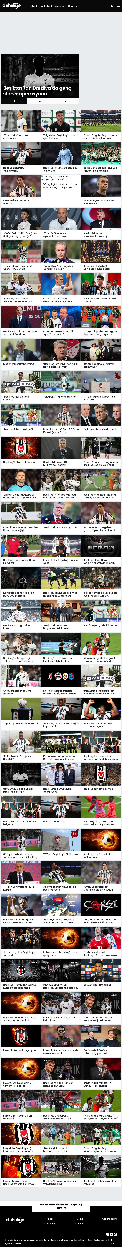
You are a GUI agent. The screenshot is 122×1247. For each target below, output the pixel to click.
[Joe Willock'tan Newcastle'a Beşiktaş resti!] (61, 872)
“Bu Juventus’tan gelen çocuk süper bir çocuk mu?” (99, 529)
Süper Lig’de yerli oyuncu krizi (20, 723)
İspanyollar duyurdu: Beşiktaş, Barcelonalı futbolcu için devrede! (60, 986)
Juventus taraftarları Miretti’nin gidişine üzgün (98, 888)
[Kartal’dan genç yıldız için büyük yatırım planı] (21, 578)
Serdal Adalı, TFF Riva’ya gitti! (60, 527)
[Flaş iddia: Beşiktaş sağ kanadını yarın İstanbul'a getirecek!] (21, 1134)
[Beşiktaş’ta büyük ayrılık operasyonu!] (61, 774)
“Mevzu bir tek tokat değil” (18, 429)
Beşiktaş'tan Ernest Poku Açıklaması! (97, 856)
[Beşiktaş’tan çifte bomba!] (101, 774)
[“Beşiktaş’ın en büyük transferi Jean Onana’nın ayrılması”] (21, 284)
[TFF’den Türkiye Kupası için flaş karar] (101, 382)
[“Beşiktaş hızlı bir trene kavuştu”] (21, 382)
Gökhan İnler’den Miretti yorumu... (17, 202)
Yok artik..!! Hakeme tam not (60, 396)
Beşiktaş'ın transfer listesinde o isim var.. (60, 169)
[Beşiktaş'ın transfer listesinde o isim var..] (61, 153)
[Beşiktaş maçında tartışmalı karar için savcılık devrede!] (101, 480)
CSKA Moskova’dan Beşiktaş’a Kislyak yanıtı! (58, 300)
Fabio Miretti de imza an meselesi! (17, 1117)
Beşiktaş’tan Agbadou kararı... (16, 627)
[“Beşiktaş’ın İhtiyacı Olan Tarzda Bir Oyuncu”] (101, 709)
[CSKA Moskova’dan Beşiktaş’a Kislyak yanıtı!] (61, 284)
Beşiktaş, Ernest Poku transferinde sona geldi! (57, 1117)
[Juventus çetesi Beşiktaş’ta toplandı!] (21, 938)
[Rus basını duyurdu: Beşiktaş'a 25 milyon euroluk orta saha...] (101, 938)
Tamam (113, 1244)
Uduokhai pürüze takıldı (97, 985)
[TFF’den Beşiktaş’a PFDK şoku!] (61, 840)
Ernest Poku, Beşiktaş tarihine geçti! (60, 561)
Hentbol (73, 6)
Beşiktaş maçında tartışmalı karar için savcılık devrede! (100, 496)
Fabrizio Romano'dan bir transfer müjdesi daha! (97, 1019)
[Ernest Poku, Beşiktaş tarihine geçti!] (61, 546)
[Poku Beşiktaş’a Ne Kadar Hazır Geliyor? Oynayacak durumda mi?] (101, 807)
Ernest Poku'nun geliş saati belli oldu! (59, 1019)
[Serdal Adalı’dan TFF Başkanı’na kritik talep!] (61, 611)
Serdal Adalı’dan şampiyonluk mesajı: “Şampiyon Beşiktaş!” (96, 235)
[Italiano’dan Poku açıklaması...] (21, 153)
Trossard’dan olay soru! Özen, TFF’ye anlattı (17, 267)
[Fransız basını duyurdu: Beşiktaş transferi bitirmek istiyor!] (21, 1166)
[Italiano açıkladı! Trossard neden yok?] (101, 186)
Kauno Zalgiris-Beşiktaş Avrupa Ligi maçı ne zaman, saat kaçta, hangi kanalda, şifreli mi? (99, 1150)
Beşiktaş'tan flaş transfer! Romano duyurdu (58, 1084)
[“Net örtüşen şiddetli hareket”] (101, 611)
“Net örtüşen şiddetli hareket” (100, 625)
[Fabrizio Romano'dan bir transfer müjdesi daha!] (101, 1003)
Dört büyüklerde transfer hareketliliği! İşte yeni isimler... (60, 692)
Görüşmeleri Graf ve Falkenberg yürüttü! (95, 1052)
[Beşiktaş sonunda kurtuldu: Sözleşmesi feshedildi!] (21, 1003)
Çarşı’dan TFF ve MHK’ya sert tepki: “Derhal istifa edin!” (100, 921)
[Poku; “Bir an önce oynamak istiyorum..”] (21, 807)
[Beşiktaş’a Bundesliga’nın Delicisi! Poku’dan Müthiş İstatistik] (21, 905)
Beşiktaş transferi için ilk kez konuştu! (99, 1182)
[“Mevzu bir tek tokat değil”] (21, 415)
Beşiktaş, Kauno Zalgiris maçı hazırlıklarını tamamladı (60, 594)
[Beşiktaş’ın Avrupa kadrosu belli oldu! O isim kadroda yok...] (61, 480)
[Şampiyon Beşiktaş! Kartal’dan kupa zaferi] (101, 251)
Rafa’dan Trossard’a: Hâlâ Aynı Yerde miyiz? (58, 333)
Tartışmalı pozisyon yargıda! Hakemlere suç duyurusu (100, 333)
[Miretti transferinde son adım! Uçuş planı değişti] (21, 513)
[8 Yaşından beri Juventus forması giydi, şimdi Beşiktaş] (21, 840)
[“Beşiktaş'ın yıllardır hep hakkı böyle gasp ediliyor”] (61, 350)
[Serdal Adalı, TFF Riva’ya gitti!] (61, 513)
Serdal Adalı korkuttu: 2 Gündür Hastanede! (97, 1084)
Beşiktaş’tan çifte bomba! (98, 788)
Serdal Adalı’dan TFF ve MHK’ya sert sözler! (57, 463)
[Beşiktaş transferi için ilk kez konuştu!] (101, 1166)
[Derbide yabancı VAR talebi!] (101, 415)
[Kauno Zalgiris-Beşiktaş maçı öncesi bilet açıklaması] (101, 121)
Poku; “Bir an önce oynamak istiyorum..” (19, 823)
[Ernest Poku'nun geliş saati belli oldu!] (61, 1003)
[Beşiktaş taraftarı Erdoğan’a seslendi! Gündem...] (21, 317)
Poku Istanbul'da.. (53, 821)
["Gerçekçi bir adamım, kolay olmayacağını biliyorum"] (61, 178)
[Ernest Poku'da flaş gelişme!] (21, 1036)
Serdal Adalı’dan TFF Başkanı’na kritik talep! (56, 627)
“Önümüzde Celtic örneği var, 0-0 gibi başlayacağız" (20, 235)
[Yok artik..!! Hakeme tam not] (61, 382)
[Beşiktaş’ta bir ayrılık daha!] (21, 448)
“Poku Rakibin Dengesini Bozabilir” (17, 757)
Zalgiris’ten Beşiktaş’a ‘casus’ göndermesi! (60, 137)
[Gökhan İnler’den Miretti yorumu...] (21, 186)
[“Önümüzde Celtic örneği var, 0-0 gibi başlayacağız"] (21, 219)
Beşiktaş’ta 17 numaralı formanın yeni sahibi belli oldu (101, 757)
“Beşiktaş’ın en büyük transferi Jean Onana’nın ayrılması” (18, 300)
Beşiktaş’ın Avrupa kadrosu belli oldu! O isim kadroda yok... (59, 496)
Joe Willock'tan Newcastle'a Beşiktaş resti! (60, 888)
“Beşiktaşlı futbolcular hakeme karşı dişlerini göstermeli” (56, 1150)
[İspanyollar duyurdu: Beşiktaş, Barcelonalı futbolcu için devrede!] (61, 970)
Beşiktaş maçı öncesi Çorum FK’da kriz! (20, 561)
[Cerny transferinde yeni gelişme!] (21, 676)
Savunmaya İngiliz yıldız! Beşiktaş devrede (18, 790)
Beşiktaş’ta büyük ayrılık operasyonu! (57, 790)
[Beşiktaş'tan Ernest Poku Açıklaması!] (101, 840)
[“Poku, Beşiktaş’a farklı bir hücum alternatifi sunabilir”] (101, 676)
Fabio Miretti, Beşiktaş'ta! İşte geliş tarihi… (60, 954)
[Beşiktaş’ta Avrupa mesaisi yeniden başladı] (61, 1166)
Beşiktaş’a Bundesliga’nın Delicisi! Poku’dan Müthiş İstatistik (18, 921)
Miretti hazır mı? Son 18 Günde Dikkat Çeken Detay (61, 431)
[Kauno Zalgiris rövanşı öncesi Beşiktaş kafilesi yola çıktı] (101, 448)
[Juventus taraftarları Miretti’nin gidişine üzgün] (101, 872)
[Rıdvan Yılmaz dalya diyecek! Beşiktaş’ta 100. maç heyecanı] (101, 578)
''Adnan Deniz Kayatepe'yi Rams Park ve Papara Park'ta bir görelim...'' (20, 496)
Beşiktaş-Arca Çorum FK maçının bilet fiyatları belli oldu (98, 561)
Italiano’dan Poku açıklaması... (13, 169)
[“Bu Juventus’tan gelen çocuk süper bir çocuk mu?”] (101, 513)
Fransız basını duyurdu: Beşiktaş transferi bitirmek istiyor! (18, 1182)
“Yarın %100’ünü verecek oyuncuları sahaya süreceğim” (57, 235)
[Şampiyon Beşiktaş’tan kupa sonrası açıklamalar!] (101, 153)
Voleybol (60, 6)
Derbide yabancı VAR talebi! (99, 429)
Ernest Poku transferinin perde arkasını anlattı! (60, 1052)
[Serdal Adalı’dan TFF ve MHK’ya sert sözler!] (61, 448)
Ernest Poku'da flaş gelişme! (19, 1050)
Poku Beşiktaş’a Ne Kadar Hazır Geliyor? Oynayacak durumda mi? (98, 823)
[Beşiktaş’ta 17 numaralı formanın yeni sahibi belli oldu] (101, 742)
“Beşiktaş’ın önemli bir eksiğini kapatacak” (61, 725)
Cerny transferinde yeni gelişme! (17, 692)
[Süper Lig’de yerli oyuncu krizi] (21, 709)
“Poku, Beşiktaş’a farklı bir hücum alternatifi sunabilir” (99, 692)
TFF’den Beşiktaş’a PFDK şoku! (61, 854)
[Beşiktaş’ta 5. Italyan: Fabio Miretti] (101, 284)
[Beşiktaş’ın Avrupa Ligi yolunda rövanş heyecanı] (21, 644)
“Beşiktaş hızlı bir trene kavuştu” (16, 398)
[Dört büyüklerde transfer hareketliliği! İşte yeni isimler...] (61, 676)
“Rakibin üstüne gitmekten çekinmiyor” (98, 365)
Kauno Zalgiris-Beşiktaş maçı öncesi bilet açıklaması (100, 137)
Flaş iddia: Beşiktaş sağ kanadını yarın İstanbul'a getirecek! (18, 1150)
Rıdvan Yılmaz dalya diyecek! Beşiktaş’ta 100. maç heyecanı (100, 594)
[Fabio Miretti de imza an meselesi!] (21, 1101)
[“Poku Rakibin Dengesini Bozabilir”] (21, 742)
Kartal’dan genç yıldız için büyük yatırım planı (18, 594)
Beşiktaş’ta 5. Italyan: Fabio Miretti (99, 300)
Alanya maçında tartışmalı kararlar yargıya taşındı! (99, 659)
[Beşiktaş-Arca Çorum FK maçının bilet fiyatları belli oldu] (101, 546)
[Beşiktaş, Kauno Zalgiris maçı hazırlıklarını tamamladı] (61, 578)
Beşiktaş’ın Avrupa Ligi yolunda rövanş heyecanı (18, 659)
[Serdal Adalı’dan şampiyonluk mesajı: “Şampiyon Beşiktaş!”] (101, 219)
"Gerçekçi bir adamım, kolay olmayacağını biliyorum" (60, 186)
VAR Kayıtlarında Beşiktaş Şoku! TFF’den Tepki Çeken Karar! (58, 921)
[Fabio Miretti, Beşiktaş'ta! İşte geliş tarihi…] (61, 938)
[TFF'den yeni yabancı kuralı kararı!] (21, 872)
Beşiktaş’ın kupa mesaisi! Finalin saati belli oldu (58, 659)
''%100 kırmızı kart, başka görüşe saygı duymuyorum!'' (100, 1117)
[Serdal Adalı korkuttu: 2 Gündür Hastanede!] (101, 1069)
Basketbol (46, 6)
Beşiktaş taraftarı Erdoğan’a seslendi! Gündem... (20, 333)
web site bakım (109, 1218)
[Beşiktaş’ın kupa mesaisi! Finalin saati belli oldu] (61, 644)
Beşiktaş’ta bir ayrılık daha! (19, 462)
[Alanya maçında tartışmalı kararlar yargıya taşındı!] (101, 644)
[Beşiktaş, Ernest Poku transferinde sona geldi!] (61, 1101)
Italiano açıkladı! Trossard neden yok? (99, 202)
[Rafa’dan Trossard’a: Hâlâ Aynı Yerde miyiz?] (61, 317)
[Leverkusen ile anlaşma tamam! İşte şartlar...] (21, 1069)
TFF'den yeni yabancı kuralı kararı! (19, 888)
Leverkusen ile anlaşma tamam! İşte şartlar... (17, 1084)
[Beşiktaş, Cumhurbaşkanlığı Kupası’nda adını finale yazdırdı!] (21, 970)
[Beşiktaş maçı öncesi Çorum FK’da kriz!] (21, 546)
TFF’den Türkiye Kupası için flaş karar (99, 398)
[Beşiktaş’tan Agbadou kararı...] (21, 611)
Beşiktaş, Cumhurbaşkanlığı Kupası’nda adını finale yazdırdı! (20, 986)
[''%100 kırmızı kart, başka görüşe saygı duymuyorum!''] (101, 1101)
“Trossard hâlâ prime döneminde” (15, 137)
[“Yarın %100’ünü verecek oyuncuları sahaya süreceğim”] (61, 219)
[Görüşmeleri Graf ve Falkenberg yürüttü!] (101, 1036)
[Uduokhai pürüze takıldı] (101, 970)
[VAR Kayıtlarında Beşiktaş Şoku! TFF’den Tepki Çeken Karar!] (61, 905)
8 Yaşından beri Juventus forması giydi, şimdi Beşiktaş (20, 856)
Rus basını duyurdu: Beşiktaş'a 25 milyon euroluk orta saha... (100, 954)
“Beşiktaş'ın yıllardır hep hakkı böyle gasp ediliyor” (60, 365)
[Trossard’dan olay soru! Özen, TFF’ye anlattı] (21, 251)
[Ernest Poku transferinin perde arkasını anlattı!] (61, 1036)
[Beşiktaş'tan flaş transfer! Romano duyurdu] (61, 1069)
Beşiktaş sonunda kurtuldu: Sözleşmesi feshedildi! (19, 1019)
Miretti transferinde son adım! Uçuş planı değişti (20, 529)
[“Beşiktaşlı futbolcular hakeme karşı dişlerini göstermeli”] (61, 1134)
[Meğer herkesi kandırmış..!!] (21, 350)
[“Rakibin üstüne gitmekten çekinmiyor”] (101, 350)
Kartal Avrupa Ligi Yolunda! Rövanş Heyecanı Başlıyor (59, 757)
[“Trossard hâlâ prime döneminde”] (21, 121)
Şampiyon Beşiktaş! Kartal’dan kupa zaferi (96, 267)
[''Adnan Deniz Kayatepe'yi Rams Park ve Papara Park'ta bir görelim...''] (21, 480)
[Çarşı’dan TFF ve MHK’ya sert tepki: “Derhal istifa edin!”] (101, 905)
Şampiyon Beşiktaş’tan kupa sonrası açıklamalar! (100, 169)
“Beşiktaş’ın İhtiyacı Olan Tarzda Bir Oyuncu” (97, 725)
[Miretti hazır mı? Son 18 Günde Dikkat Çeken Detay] (61, 415)
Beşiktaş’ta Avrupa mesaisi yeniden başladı (59, 1182)
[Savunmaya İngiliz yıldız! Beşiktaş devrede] (21, 774)
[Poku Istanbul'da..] (61, 807)
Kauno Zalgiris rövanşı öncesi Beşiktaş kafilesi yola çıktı (100, 463)
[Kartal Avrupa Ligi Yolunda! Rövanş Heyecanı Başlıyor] (61, 742)
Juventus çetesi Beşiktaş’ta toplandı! (19, 954)
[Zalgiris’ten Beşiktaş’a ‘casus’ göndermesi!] (61, 121)
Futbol (33, 6)
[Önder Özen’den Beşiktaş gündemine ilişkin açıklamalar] (61, 251)
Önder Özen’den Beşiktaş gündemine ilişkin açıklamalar (58, 267)
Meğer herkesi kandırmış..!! (19, 364)
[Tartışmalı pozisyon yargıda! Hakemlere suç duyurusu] (101, 317)
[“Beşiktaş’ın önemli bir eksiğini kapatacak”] (61, 709)
